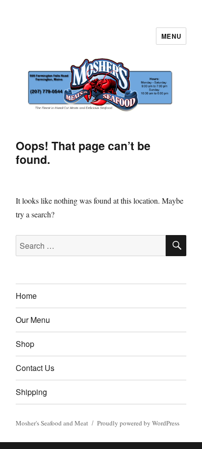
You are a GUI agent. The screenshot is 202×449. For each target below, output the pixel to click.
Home (26, 295)
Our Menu (33, 319)
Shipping (31, 391)
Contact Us (35, 367)
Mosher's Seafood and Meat (52, 423)
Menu (171, 36)
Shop (25, 343)
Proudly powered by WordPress (138, 423)
